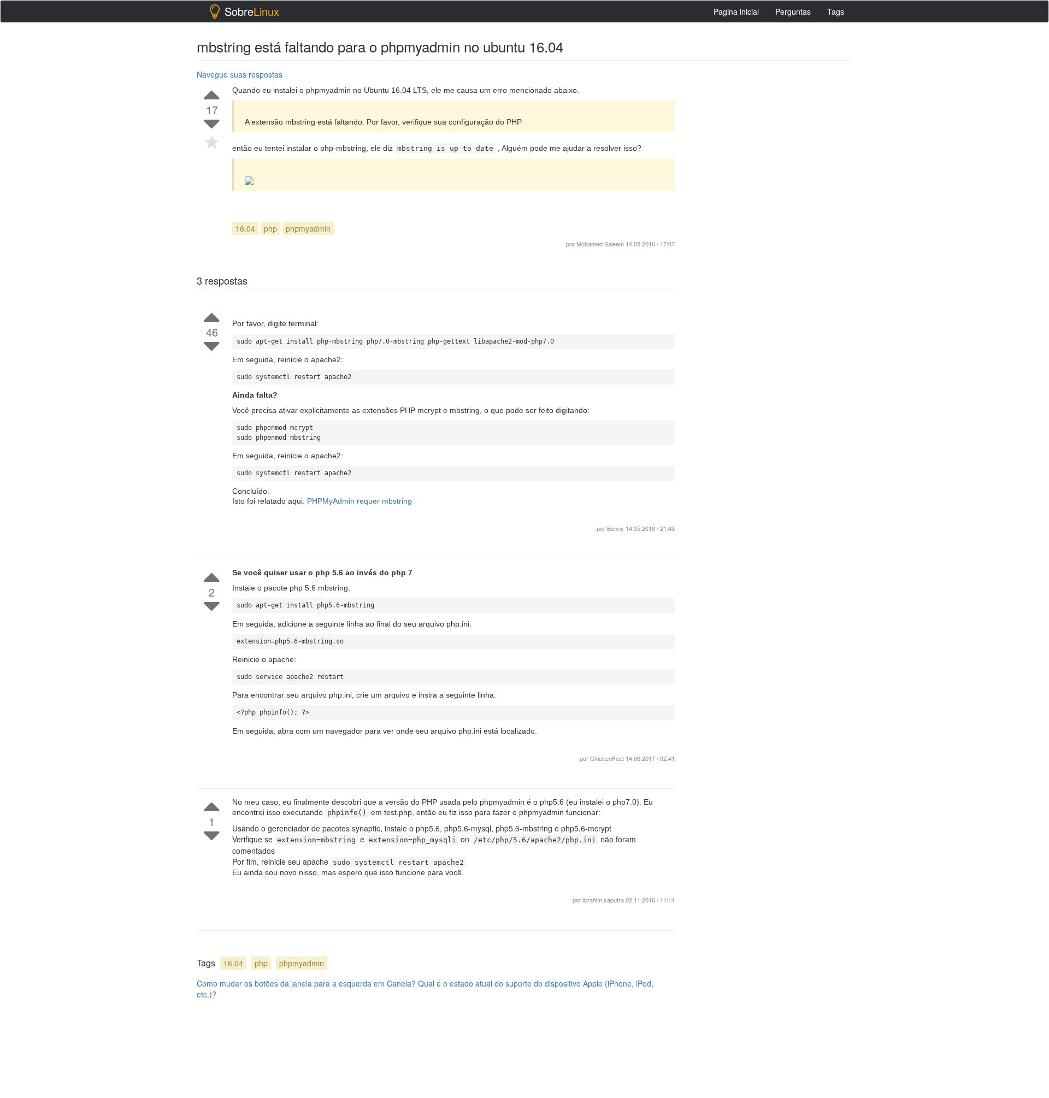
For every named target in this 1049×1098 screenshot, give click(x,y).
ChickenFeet (608, 758)
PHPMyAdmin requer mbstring (359, 501)
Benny (616, 528)
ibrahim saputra (604, 899)
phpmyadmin (308, 228)
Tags (835, 11)
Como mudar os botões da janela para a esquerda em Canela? (306, 983)
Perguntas (793, 11)
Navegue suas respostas (239, 74)
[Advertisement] (770, 230)
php (270, 228)
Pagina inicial (736, 11)
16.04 (245, 228)
